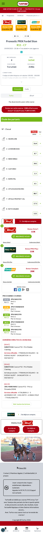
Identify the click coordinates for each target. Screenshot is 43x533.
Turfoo (11, 95)
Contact (6, 473)
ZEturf (32, 95)
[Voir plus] (21, 82)
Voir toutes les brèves (21, 404)
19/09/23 (20, 15)
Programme (10, 15)
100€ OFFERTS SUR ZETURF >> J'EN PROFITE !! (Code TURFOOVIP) (21, 10)
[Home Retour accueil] (23, 3)
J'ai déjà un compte (31, 429)
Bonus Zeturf (6, 242)
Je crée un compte (12, 429)
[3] (10, 269)
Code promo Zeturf (34, 242)
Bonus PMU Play (7, 262)
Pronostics (17, 89)
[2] (10, 249)
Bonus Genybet (7, 282)
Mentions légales (16, 473)
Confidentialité (29, 473)
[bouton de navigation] (3, 3)
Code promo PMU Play (33, 262)
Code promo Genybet (34, 282)
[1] (10, 230)
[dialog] (3, 530)
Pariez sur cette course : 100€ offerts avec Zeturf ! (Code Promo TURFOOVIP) (21, 109)
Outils (27, 89)
